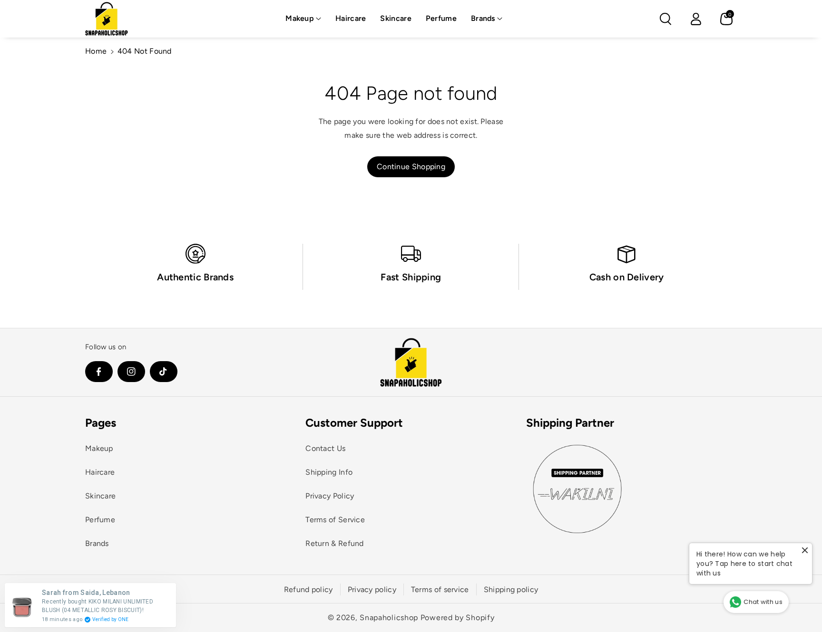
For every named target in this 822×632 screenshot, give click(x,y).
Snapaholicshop (389, 617)
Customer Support (354, 423)
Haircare (100, 472)
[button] (303, 19)
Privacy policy (372, 589)
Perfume (100, 519)
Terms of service (440, 589)
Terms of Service (335, 519)
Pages (100, 423)
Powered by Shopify (458, 617)
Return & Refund (334, 543)
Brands (483, 18)
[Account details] (695, 19)
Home (96, 51)
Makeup (299, 18)
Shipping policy (511, 589)
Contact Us (325, 448)
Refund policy (308, 589)
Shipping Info (328, 472)
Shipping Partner (570, 423)
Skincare (100, 495)
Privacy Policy (329, 495)
